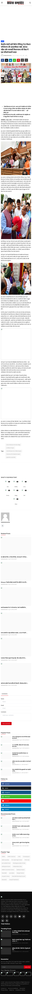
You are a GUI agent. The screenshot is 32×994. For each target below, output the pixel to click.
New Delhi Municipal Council (18, 876)
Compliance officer (20, 990)
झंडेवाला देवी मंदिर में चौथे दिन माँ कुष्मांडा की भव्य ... (21, 948)
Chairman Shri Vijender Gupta (13, 454)
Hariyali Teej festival (13, 879)
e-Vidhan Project (10, 448)
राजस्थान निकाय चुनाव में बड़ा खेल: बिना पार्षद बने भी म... (13, 658)
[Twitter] (7, 916)
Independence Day (17, 866)
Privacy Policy (4, 990)
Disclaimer (22, 988)
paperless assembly (10, 457)
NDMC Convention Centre (8, 869)
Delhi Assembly (5, 860)
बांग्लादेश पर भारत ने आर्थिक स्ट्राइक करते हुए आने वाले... (20, 835)
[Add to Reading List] (26, 60)
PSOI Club (27, 860)
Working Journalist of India (19, 863)
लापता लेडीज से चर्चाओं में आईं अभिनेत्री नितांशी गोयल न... (21, 818)
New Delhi (4, 873)
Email (2, 705)
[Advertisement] (16, 22)
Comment (3, 712)
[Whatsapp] (15, 916)
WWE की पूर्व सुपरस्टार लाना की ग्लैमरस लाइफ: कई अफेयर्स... (21, 737)
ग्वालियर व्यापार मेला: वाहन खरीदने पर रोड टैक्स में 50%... (21, 762)
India (19, 856)
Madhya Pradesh (21, 869)
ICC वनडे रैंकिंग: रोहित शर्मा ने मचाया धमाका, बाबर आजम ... (20, 745)
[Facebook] (3, 916)
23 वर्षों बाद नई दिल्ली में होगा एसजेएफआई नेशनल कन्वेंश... (21, 931)
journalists (11, 873)
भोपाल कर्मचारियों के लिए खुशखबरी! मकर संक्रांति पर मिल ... (21, 770)
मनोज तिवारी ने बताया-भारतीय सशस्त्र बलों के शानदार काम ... (21, 826)
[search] (30, 2)
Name (2, 698)
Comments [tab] (4, 693)
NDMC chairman (11, 856)
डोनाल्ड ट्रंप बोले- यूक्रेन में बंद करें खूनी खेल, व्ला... (21, 843)
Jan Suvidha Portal (6, 863)
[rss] (7, 920)
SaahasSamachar (5, 522)
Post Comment (6, 723)
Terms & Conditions (13, 988)
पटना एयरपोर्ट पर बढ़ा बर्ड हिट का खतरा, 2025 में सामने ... (14, 632)
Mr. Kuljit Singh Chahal (17, 860)
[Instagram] (11, 916)
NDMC (3, 856)
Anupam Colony (5, 876)
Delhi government (6, 866)
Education (4, 879)
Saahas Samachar (15, 821)
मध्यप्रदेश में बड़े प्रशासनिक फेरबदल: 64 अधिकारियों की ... (20, 753)
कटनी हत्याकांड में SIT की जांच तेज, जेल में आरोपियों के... (14, 607)
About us (11, 990)
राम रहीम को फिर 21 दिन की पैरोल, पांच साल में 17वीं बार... (14, 557)
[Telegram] (23, 916)
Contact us (3, 988)
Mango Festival (20, 873)
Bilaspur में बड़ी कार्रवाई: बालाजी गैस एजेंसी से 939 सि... (14, 582)
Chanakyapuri (26, 856)
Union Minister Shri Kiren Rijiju (13, 444)
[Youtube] (19, 916)
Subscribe (27, 967)
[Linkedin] (3, 920)
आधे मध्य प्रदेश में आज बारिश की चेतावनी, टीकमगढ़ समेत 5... (14, 683)
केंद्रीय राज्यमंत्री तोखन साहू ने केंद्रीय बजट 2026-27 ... (21, 940)
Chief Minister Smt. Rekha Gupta (13, 451)
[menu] (2, 2)
